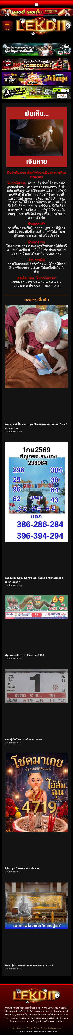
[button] (37, 4)
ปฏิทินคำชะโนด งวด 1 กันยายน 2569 (24, 655)
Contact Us (46, 1028)
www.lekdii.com (51, 1031)
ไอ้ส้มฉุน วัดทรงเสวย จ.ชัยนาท (22, 868)
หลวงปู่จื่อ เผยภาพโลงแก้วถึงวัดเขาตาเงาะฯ (29, 965)
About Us (56, 1028)
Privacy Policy (33, 1028)
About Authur (19, 1028)
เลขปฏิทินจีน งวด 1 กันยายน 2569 (23, 739)
